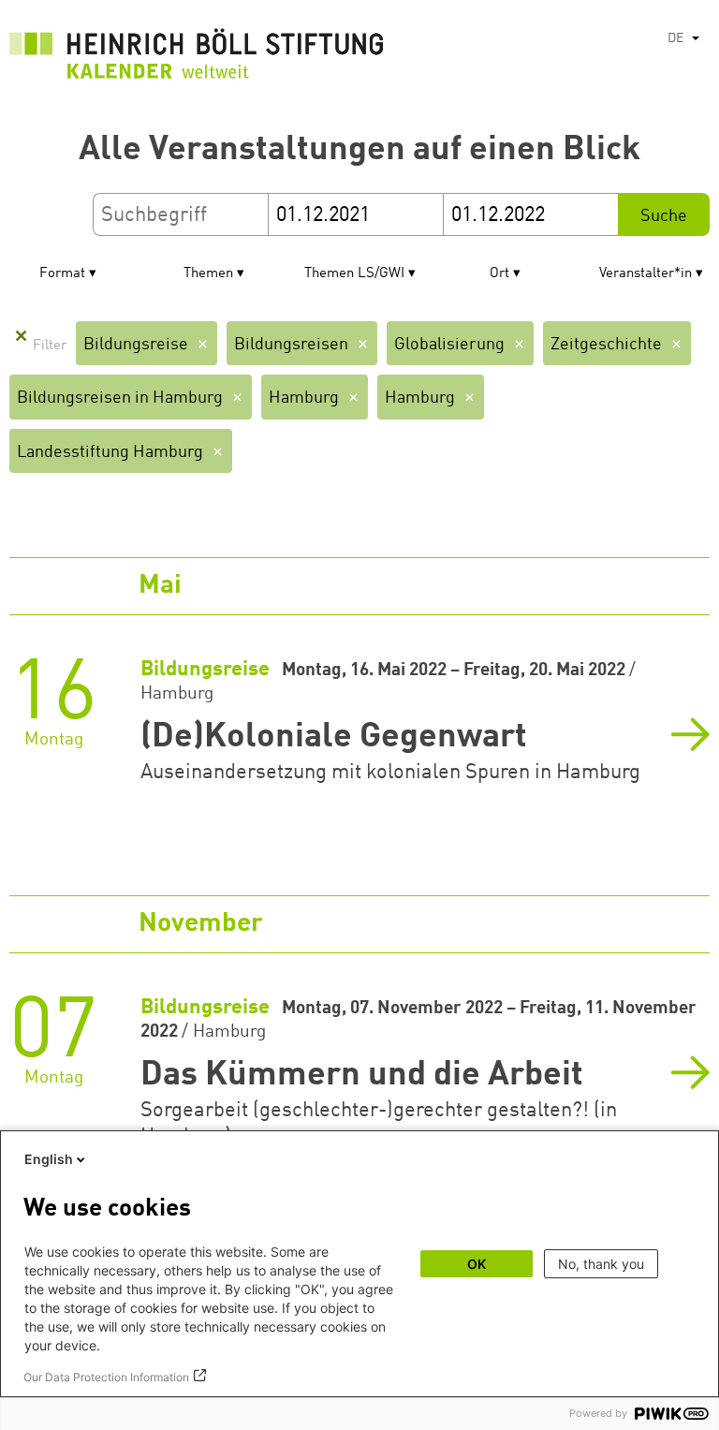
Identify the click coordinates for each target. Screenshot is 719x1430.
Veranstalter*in (645, 274)
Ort (499, 274)
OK (476, 1264)
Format (62, 274)
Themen (208, 274)
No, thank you (601, 1264)
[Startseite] (196, 58)
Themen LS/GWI (354, 274)
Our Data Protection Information (106, 1377)
